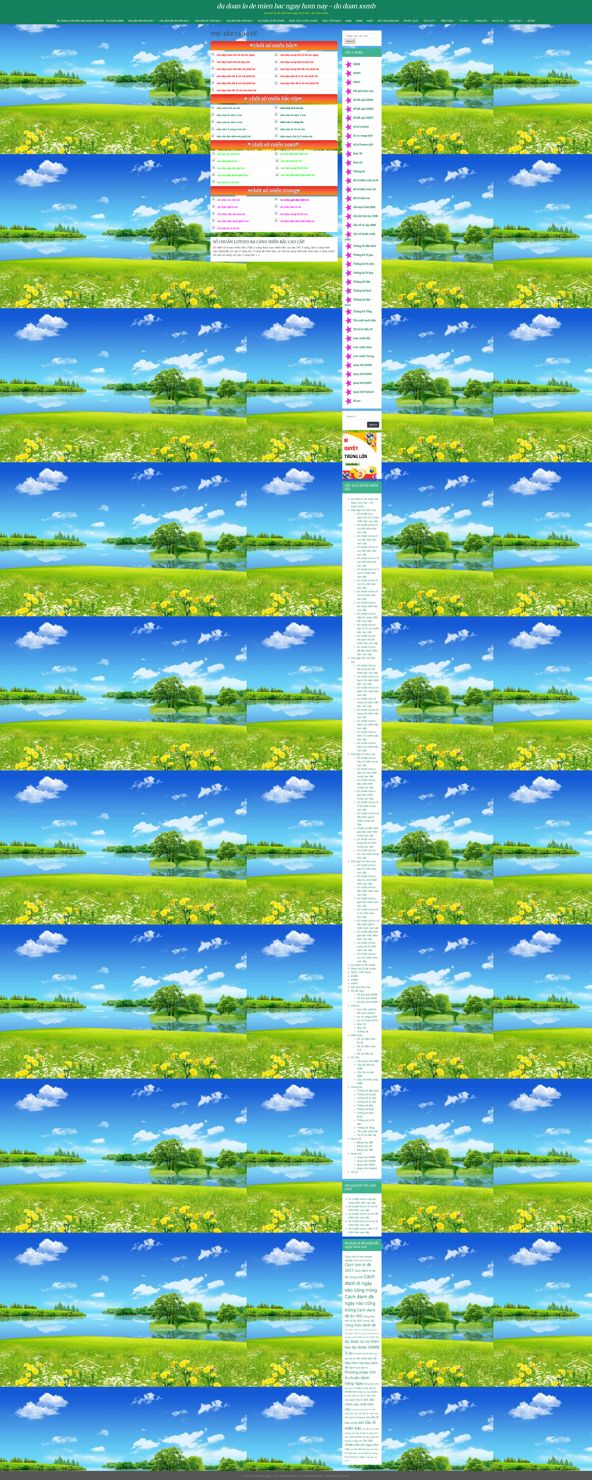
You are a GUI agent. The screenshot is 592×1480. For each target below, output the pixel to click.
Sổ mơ (356, 400)
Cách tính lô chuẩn (362, 1260)
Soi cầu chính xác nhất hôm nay (359, 1404)
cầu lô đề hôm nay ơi (368, 1330)
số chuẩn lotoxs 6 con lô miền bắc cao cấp (367, 584)
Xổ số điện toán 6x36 (365, 180)
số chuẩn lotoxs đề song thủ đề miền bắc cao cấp (367, 669)
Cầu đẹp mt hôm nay (207, 20)
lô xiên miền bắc (362, 1358)
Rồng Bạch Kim (371, 1384)
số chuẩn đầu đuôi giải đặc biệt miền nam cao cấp (367, 935)
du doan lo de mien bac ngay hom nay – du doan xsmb (90, 20)
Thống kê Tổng (362, 311)
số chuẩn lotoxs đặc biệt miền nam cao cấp (368, 891)
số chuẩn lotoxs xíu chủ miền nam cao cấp (367, 957)
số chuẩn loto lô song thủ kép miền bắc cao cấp (368, 702)
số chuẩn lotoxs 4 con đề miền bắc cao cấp (367, 528)
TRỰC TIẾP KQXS (331, 20)
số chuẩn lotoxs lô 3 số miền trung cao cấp (367, 806)
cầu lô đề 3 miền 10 (352, 1330)
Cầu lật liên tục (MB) (365, 216)
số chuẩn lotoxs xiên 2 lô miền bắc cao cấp (367, 724)
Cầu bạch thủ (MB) (364, 207)
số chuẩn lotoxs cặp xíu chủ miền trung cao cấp (367, 772)
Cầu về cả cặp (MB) (364, 225)
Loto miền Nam (362, 347)
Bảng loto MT (365, 1146)
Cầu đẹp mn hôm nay (239, 20)
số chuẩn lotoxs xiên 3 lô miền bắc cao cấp (367, 735)
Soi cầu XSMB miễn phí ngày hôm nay (362, 1445)
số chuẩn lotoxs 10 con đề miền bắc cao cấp (368, 562)
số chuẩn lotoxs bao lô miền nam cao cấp (366, 869)
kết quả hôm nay (388, 20)
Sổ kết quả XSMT (363, 117)
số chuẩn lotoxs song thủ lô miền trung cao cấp (366, 843)
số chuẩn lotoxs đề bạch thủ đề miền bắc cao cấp (367, 639)
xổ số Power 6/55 (363, 144)
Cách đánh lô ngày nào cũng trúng (361, 1283)
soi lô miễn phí (365, 1453)
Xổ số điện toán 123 (364, 189)
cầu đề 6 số (349, 1337)
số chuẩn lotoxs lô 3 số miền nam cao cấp (367, 913)
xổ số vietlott (361, 126)
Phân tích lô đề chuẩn (303, 20)
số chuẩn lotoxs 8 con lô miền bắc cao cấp (367, 595)
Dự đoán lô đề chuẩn (271, 20)
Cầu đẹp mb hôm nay (140, 20)
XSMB (348, 20)
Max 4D (357, 162)
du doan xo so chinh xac (367, 1337)
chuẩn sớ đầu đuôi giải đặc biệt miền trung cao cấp (367, 832)
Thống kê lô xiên (363, 263)
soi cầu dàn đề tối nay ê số (361, 1410)
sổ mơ (531, 20)
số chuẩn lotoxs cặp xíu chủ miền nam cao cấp (367, 880)
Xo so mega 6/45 (363, 135)
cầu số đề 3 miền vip (353, 1334)
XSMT (370, 20)
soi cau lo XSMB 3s (354, 1388)
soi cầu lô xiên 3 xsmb (363, 1433)
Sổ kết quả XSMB (363, 99)
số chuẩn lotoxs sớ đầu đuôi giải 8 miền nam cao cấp (368, 924)
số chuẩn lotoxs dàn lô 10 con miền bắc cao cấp (368, 628)
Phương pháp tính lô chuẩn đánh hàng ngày (360, 1378)
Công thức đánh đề (360, 1325)
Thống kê (480, 20)
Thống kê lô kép (363, 272)
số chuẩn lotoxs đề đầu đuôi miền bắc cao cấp (367, 650)
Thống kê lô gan (363, 254)
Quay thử (515, 20)
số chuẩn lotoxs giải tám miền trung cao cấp (366, 795)
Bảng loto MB (365, 1142)
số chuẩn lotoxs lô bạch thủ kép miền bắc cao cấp (368, 680)
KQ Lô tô (497, 20)
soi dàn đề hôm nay (360, 1449)
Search (350, 41)
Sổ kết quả (410, 20)
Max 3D (357, 153)
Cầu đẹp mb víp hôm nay (174, 20)
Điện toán (447, 20)
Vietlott (429, 20)
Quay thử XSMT (362, 382)
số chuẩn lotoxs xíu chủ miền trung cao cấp (368, 854)
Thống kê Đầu (361, 281)
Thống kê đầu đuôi (364, 245)
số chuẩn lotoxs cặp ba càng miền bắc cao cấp (367, 617)
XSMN (359, 20)
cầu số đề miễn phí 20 (370, 1334)
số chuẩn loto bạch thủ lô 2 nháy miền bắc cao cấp (368, 517)
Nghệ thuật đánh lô (358, 1367)
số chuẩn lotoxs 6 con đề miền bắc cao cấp (367, 539)
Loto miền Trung (363, 356)
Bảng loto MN (365, 1149)
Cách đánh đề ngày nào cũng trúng (360, 1303)
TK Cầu (463, 20)
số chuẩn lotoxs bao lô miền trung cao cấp (367, 761)
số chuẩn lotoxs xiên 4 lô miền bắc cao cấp (367, 746)
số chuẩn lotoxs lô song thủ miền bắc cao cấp (368, 713)
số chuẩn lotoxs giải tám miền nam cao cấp (367, 902)
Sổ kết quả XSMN (363, 108)
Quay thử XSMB (362, 365)
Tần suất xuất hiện (364, 320)
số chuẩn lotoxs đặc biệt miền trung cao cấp (366, 783)
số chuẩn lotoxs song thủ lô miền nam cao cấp (366, 946)
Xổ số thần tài (361, 198)
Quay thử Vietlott (363, 391)
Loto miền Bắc (362, 338)
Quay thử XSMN (362, 374)
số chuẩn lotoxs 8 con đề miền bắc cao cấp (367, 550)
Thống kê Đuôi (362, 290)
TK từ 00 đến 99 (363, 329)
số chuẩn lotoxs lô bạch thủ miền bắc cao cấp (368, 691)
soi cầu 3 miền (364, 1395)
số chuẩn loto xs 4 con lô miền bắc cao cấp (368, 573)
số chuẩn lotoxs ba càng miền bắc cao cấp (258, 241)
